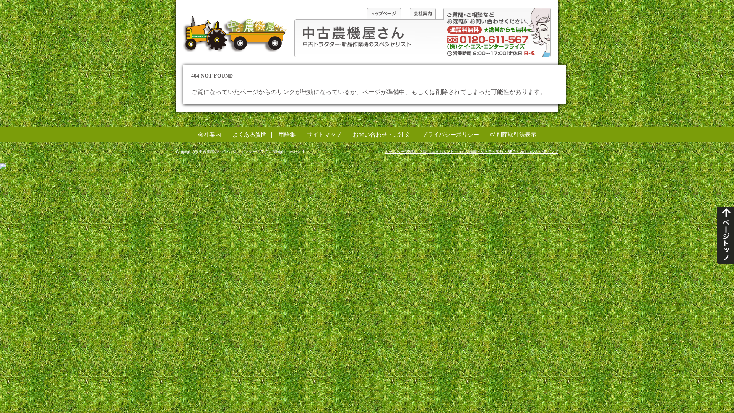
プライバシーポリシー (450, 134)
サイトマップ (324, 134)
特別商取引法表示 (513, 134)
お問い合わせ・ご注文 (381, 134)
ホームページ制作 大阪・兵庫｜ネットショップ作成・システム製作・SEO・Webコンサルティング (471, 152)
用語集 (287, 134)
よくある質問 (249, 134)
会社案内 (209, 134)
